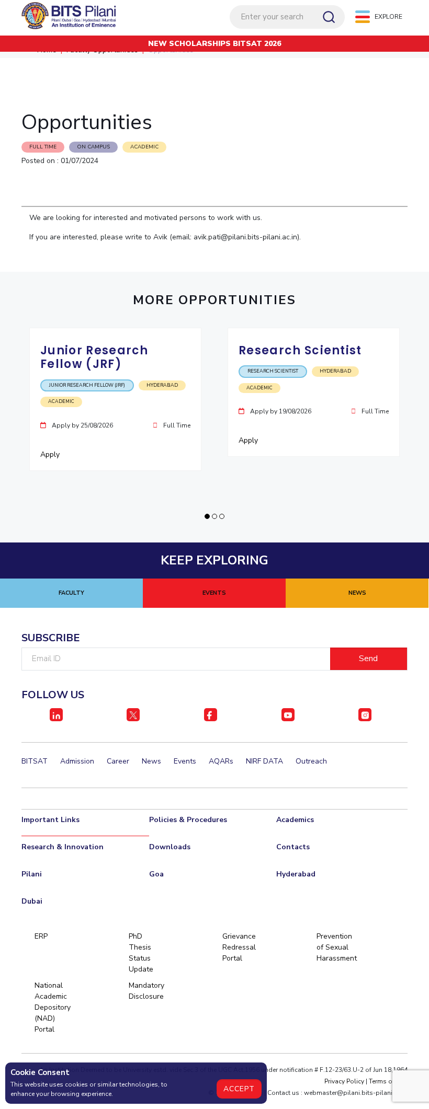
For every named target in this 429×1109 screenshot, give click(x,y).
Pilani (31, 874)
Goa (156, 874)
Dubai (31, 901)
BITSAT (34, 761)
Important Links (50, 820)
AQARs (221, 761)
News (151, 761)
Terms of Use (388, 1081)
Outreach (311, 761)
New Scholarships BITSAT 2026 (214, 44)
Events (185, 761)
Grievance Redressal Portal (239, 947)
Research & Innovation (62, 847)
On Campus (93, 147)
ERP (41, 936)
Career (118, 761)
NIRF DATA (264, 761)
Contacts (293, 847)
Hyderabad (295, 874)
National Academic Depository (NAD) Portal (52, 1007)
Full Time (43, 147)
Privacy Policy (344, 1081)
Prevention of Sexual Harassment (334, 947)
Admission (77, 761)
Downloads (169, 847)
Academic (144, 147)
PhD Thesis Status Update (141, 952)
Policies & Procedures (188, 820)
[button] (207, 516)
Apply (51, 454)
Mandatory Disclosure (146, 990)
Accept (239, 1089)
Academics (295, 820)
